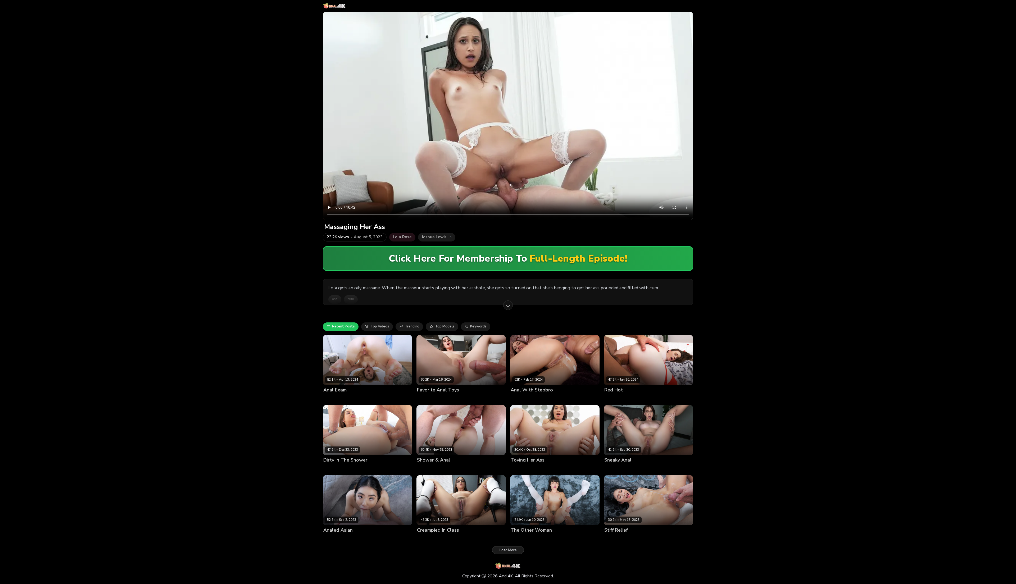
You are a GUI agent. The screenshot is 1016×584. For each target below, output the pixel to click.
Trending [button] (412, 326)
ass (335, 299)
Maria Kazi (425, 469)
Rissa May (331, 469)
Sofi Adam (425, 398)
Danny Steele (447, 469)
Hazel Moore (615, 398)
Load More (508, 550)
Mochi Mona (521, 539)
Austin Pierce (544, 539)
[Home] (334, 6)
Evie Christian (334, 398)
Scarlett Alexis (523, 469)
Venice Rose (427, 539)
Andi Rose (519, 398)
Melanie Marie (616, 469)
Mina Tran (331, 539)
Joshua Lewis (541, 398)
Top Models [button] (445, 326)
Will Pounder (646, 539)
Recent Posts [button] (343, 326)
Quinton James (642, 469)
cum (351, 299)
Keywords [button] (478, 326)
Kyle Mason (547, 469)
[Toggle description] (508, 305)
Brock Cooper (359, 398)
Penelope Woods (618, 539)
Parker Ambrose (449, 398)
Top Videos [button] (379, 326)
